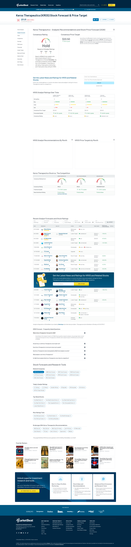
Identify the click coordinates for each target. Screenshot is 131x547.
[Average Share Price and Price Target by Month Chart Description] (114, 139)
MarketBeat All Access (57, 522)
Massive (48, 543)
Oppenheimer (47, 260)
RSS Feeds (92, 530)
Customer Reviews (57, 528)
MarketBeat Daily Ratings (58, 524)
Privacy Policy (93, 528)
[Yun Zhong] (57, 265)
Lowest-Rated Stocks (39, 405)
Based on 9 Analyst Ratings (46, 49)
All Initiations (82, 387)
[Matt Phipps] (57, 313)
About (42, 522)
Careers (43, 530)
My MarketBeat (69, 528)
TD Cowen (46, 251)
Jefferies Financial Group (48, 318)
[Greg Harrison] (57, 269)
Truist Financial (48, 289)
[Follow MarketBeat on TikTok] (28, 532)
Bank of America (48, 255)
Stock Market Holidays (82, 530)
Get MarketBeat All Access (28, 490)
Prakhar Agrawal (63, 294)
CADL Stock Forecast (38, 377)
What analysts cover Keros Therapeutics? (43, 354)
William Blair (47, 312)
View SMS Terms (99, 85)
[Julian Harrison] (57, 309)
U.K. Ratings (45, 387)
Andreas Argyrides (63, 260)
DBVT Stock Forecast (62, 372)
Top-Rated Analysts (51, 415)
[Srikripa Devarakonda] (57, 291)
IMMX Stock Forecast (62, 374)
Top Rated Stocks (38, 400)
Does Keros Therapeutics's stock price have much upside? (47, 347)
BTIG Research (47, 308)
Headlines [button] (58, 5)
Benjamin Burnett (63, 233)
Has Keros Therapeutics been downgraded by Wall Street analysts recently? (51, 351)
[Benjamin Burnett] (57, 234)
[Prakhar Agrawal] (57, 295)
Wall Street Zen (37, 428)
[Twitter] (17, 532)
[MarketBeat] (22, 5)
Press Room (43, 528)
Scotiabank (47, 268)
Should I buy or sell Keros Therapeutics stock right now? (46, 343)
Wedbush (46, 264)
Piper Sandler (47, 299)
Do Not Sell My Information (95, 526)
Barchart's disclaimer (59, 544)
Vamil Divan (62, 304)
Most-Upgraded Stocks (53, 403)
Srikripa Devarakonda (62, 290)
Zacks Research (48, 247)
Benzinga (60, 324)
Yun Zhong (61, 264)
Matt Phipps (62, 312)
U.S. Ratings (36, 387)
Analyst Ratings (80, 522)
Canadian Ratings (54, 387)
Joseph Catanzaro (63, 299)
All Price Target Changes (39, 390)
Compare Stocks (69, 524)
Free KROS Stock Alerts (91, 9)
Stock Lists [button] (51, 5)
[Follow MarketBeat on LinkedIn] (23, 532)
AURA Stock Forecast (74, 374)
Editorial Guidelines (45, 524)
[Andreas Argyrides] (57, 260)
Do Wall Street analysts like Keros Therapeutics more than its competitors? (51, 358)
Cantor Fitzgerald (48, 294)
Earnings (79, 526)
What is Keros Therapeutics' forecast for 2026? (44, 333)
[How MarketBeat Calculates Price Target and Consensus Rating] (114, 29)
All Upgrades (64, 387)
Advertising (92, 522)
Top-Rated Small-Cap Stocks (68, 400)
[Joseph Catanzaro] (57, 300)
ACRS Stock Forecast (50, 374)
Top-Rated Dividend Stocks (52, 400)
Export (111, 222)
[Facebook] (19, 532)
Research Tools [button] (34, 5)
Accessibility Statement (95, 524)
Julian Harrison (62, 308)
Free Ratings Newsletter (53, 418)
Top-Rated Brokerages (65, 415)
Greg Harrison (62, 268)
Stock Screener (69, 530)
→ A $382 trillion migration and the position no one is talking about (49, 9)
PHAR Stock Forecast (74, 372)
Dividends (79, 524)
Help (45, 533)
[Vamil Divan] (57, 304)
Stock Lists (68, 522)
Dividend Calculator (70, 526)
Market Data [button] (43, 5)
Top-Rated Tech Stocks (39, 403)
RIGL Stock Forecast (50, 377)
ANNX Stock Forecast (50, 372)
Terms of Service (93, 531)
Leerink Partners (48, 242)
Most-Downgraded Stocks (68, 403)
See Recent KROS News (62, 193)
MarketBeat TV (56, 526)
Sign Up (99, 82)
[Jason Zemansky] (57, 256)
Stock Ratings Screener (39, 418)
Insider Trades (80, 528)
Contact (43, 531)
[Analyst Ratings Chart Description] (72, 139)
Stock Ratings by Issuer (39, 415)
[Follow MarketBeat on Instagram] (26, 532)
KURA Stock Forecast (38, 372)
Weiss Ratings (47, 229)
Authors (43, 526)
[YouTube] (21, 532)
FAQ (42, 533)
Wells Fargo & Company (47, 234)
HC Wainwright (47, 238)
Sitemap (91, 533)
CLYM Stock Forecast (38, 374)
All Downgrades (73, 387)
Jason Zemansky (63, 255)
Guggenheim (47, 304)
